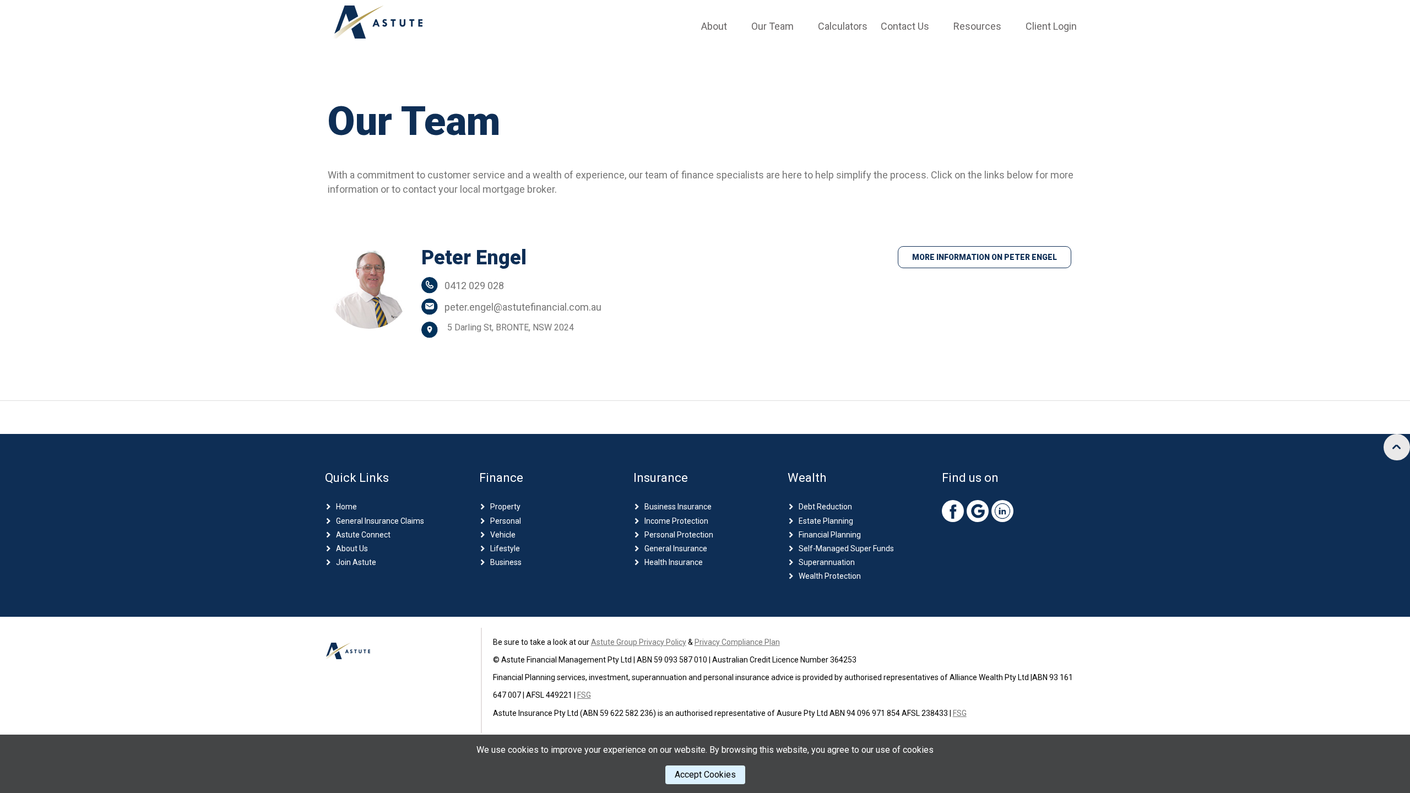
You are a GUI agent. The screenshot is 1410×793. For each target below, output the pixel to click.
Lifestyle (505, 548)
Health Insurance (673, 562)
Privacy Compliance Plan (737, 642)
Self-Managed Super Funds (846, 548)
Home (346, 506)
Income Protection (676, 521)
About (714, 26)
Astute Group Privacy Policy (638, 642)
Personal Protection (678, 534)
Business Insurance (678, 506)
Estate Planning (826, 521)
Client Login (1051, 26)
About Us (352, 548)
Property (505, 506)
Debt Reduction (825, 506)
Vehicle (503, 534)
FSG (584, 695)
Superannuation (827, 562)
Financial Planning (830, 534)
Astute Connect (363, 534)
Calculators (842, 26)
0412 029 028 (474, 285)
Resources (977, 26)
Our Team (772, 26)
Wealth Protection (830, 576)
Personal (505, 521)
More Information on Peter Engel (984, 257)
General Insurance (675, 548)
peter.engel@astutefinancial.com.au (522, 307)
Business (506, 562)
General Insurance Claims (380, 521)
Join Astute (356, 562)
